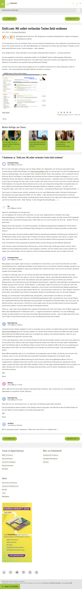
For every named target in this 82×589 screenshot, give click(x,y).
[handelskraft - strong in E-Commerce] (12, 4)
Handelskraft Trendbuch (50, 455)
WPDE (51, 583)
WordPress (46, 583)
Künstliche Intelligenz (9, 462)
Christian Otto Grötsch (19, 32)
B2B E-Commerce (7, 455)
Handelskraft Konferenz (50, 458)
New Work (5, 469)
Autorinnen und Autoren (9, 482)
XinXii (20, 36)
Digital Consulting (7, 465)
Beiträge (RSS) (56, 583)
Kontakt (4, 489)
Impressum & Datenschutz (10, 486)
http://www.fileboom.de (10, 331)
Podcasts (46, 462)
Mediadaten (5, 496)
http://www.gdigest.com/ (39, 171)
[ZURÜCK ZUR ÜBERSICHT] (78, 426)
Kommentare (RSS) (67, 583)
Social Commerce (7, 458)
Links (4, 493)
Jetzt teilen (6, 113)
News (4, 119)
